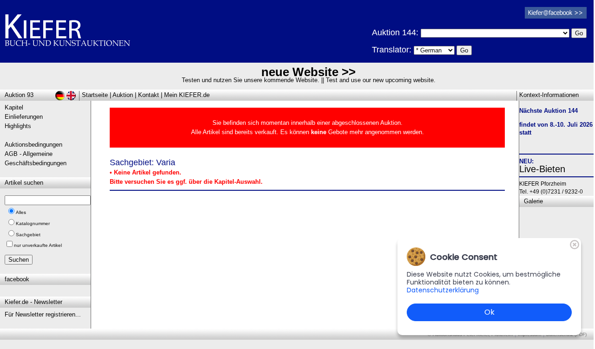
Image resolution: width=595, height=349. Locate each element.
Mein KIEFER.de (187, 94)
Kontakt (148, 94)
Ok (489, 312)
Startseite (95, 94)
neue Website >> (308, 72)
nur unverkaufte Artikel (38, 245)
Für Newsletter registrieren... (43, 314)
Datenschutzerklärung (443, 290)
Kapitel (14, 107)
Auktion (122, 94)
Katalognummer (33, 223)
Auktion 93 (19, 94)
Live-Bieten (542, 169)
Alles (21, 212)
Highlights (18, 126)
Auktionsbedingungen (33, 144)
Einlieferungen (24, 116)
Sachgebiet (28, 234)
